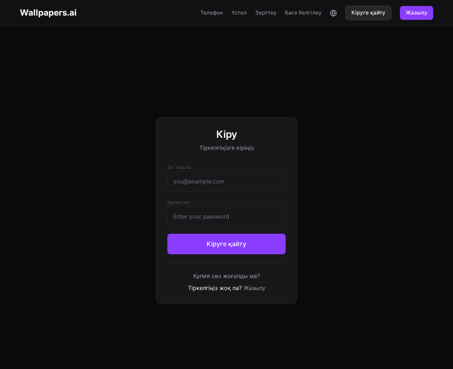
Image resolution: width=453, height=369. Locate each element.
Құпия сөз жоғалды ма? (226, 275)
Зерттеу (265, 12)
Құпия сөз (178, 202)
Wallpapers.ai (48, 12)
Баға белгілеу (303, 12)
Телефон (211, 12)
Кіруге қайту (368, 12)
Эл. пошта (178, 167)
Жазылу (417, 12)
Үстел (239, 12)
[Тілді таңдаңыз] (333, 12)
